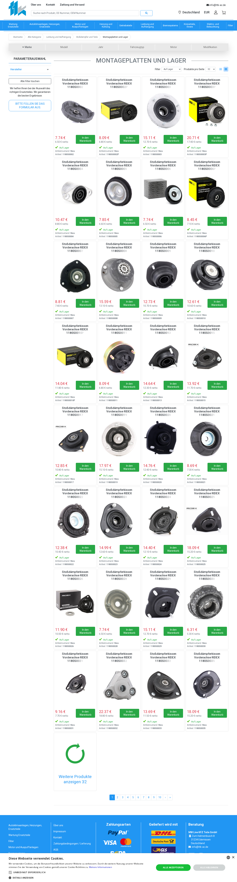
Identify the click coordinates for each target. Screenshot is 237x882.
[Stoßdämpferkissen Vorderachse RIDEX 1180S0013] (163, 356)
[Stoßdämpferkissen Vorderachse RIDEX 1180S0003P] (207, 110)
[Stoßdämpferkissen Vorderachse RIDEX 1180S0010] (207, 274)
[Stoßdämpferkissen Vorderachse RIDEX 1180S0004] (75, 192)
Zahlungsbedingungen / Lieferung (72, 843)
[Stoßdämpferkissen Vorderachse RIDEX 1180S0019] (119, 438)
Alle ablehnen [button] (209, 867)
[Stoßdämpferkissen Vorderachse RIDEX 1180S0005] (119, 192)
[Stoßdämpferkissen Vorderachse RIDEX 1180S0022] (75, 520)
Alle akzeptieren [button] (173, 867)
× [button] (233, 857)
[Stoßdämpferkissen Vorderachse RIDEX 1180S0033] (163, 684)
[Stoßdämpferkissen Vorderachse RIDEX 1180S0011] (119, 356)
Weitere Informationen (100, 867)
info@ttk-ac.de (200, 846)
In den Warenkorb (85, 139)
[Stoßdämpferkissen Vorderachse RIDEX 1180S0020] (163, 438)
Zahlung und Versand (72, 4)
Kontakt (50, 4)
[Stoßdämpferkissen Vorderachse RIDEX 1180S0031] (75, 684)
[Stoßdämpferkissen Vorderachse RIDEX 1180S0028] (119, 602)
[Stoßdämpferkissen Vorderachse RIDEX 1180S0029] (163, 602)
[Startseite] (17, 9)
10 (159, 797)
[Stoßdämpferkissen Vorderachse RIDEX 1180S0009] (163, 274)
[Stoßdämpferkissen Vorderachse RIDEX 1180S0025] (207, 520)
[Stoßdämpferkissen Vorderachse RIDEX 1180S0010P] (75, 356)
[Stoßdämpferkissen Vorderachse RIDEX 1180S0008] (119, 274)
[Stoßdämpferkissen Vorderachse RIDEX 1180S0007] (75, 274)
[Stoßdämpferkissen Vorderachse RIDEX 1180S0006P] (207, 192)
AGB (55, 849)
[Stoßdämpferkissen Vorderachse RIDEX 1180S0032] (119, 684)
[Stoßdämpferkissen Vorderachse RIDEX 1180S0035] (207, 684)
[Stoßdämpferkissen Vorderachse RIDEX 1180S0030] (207, 602)
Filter (157, 69)
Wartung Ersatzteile (19, 835)
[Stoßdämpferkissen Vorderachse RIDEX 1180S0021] (207, 438)
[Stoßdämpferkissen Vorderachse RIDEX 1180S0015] (207, 356)
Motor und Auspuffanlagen (23, 847)
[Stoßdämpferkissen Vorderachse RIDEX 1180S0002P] (119, 110)
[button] (10, 872)
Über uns (36, 4)
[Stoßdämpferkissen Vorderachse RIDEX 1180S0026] (75, 602)
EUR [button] (207, 12)
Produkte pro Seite (194, 69)
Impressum (59, 831)
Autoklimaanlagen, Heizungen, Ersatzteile (25, 827)
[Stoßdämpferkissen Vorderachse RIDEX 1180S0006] (163, 192)
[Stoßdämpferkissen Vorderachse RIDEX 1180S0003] (163, 110)
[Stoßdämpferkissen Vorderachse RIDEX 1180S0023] (119, 520)
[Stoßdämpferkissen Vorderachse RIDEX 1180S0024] (163, 520)
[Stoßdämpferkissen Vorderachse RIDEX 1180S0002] (75, 110)
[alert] (118, 867)
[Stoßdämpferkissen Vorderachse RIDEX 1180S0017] (75, 438)
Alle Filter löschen (30, 81)
